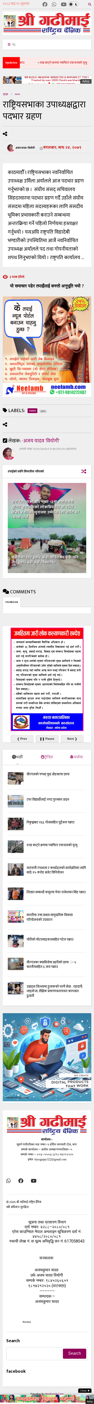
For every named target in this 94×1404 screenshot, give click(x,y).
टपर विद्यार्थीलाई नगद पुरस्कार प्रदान (48, 799)
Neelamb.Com (54, 1393)
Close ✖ (84, 1390)
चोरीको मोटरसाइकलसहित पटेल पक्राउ (50, 939)
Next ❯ (72, 739)
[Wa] (54, 5)
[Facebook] (44, 5)
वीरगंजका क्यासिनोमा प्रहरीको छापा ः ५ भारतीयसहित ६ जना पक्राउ (51, 964)
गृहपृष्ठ (5, 94)
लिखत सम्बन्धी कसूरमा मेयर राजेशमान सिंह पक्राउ (56, 892)
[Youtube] (64, 5)
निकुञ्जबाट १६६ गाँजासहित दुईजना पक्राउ (50, 822)
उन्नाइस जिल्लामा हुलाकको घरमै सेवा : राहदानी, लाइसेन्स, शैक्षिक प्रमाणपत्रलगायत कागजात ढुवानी (55, 991)
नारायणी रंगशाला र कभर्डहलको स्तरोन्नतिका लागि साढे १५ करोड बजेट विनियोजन (56, 870)
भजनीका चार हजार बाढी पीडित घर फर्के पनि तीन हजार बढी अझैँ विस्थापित (45, 560)
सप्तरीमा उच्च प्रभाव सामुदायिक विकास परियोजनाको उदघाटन (50, 917)
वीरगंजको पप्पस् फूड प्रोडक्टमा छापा (48, 774)
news (17, 94)
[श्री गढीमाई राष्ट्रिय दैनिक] (47, 33)
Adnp (85, 81)
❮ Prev (22, 739)
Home (27, 1321)
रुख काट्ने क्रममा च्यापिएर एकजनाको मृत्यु (51, 62)
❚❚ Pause (47, 739)
